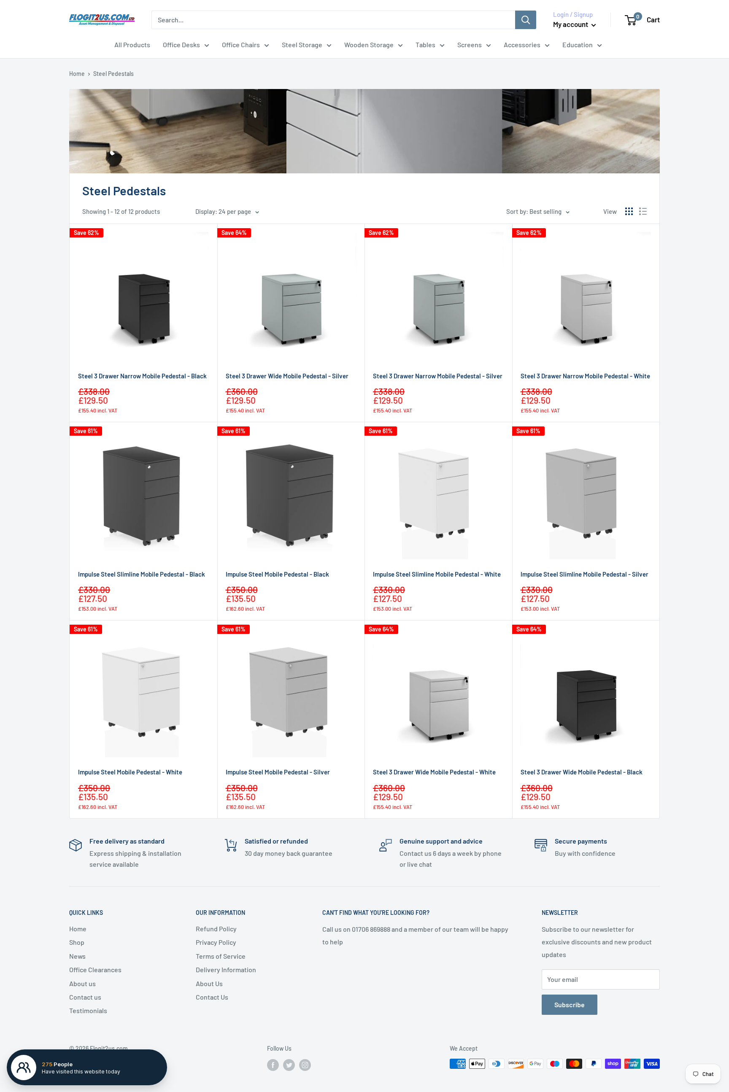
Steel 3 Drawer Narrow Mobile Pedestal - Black (142, 376)
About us (82, 983)
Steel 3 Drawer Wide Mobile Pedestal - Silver (287, 376)
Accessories (522, 44)
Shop (76, 942)
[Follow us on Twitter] (289, 1064)
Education (577, 44)
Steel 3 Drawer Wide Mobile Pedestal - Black (582, 772)
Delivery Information (226, 969)
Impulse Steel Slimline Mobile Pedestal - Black (141, 574)
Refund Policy (216, 929)
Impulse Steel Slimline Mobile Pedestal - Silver (584, 574)
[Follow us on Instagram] (305, 1064)
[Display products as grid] (629, 211)
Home (77, 73)
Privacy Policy (216, 942)
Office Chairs (241, 44)
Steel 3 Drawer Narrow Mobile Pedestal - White (585, 376)
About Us (209, 983)
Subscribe (569, 1004)
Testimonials (88, 1010)
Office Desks (181, 44)
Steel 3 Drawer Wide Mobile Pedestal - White (434, 772)
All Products (132, 44)
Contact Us (212, 997)
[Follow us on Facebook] (273, 1064)
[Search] (525, 20)
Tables (425, 44)
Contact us (85, 997)
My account (571, 24)
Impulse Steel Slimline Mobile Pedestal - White (437, 574)
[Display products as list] (643, 211)
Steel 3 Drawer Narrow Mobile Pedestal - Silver (437, 376)
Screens (469, 44)
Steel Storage (302, 44)
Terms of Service (221, 956)
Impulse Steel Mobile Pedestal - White (130, 772)
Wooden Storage (369, 44)
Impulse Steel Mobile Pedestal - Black (277, 574)
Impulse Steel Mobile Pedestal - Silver (278, 772)
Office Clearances (95, 969)
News (77, 956)
